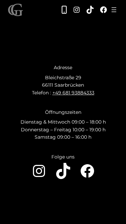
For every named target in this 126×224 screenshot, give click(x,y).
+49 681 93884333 (73, 93)
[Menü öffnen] (114, 10)
